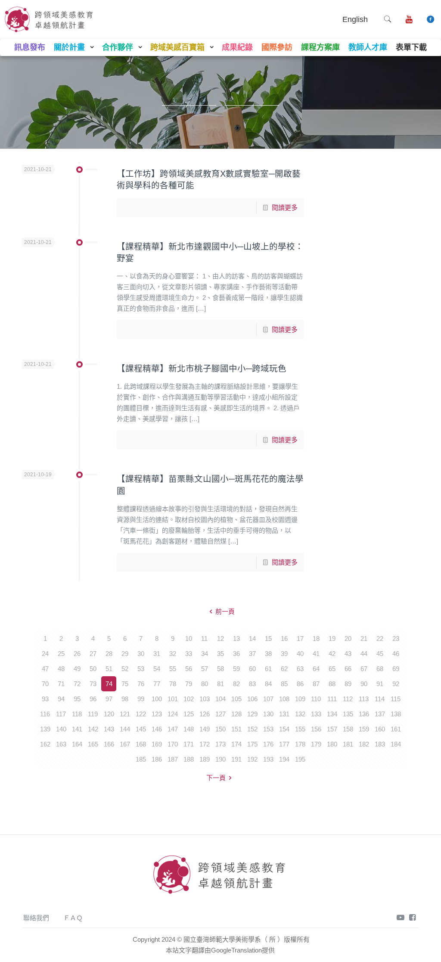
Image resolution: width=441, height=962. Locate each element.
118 (77, 714)
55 (172, 668)
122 (141, 714)
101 (173, 699)
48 (61, 668)
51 (109, 668)
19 (332, 638)
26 (77, 653)
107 (268, 699)
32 (172, 653)
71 (61, 683)
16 (284, 638)
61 (268, 668)
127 (220, 714)
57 (204, 668)
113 (364, 699)
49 (77, 668)
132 (300, 714)
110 (316, 699)
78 (172, 683)
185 (141, 759)
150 (220, 729)
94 (61, 699)
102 (188, 699)
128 (236, 714)
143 (109, 729)
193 (268, 759)
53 (140, 668)
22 (379, 638)
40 (300, 653)
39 (284, 653)
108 (284, 699)
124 (173, 714)
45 (379, 653)
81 (220, 683)
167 (125, 744)
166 (109, 744)
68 (379, 668)
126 (204, 714)
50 (93, 668)
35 (220, 653)
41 (316, 653)
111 (332, 699)
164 (77, 744)
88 (332, 683)
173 (220, 744)
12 (220, 638)
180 (332, 744)
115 (396, 699)
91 (379, 683)
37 (252, 653)
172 (204, 744)
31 (156, 653)
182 (364, 744)
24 (45, 653)
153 (268, 729)
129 (252, 714)
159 (364, 729)
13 (236, 638)
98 (124, 699)
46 (395, 653)
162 (45, 744)
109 (300, 699)
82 (236, 683)
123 (157, 714)
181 (348, 744)
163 (61, 744)
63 (300, 668)
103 (204, 699)
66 (348, 668)
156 (316, 729)
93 (45, 699)
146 (157, 729)
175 (252, 744)
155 (300, 729)
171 (188, 744)
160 (380, 729)
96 (93, 699)
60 (252, 668)
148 (188, 729)
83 (252, 683)
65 (332, 668)
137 (380, 714)
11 (204, 638)
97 (109, 699)
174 (236, 744)
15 (268, 638)
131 (284, 714)
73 (93, 683)
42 (332, 653)
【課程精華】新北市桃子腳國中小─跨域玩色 (201, 368)
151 (236, 729)
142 (93, 729)
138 (396, 714)
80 (204, 683)
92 (395, 683)
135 (348, 714)
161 (396, 729)
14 (252, 638)
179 (316, 744)
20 (348, 638)
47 (45, 668)
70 (45, 683)
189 (204, 759)
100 (157, 699)
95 (77, 699)
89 (348, 683)
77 (156, 683)
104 (220, 699)
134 (332, 714)
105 (236, 699)
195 (300, 759)
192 (252, 759)
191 (236, 759)
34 (204, 653)
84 (268, 683)
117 (61, 714)
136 (364, 714)
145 (141, 729)
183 (380, 744)
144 (125, 729)
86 (300, 683)
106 (252, 699)
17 (300, 638)
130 (268, 714)
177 (284, 744)
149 (204, 729)
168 (141, 744)
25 (61, 653)
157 (332, 729)
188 (188, 759)
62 (284, 668)
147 (173, 729)
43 (348, 653)
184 (396, 744)
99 (140, 699)
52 (124, 668)
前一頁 (225, 611)
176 (268, 744)
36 (236, 653)
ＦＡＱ (73, 917)
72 (77, 683)
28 (109, 653)
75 (124, 683)
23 (395, 638)
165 (93, 744)
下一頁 (216, 777)
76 (140, 683)
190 (220, 759)
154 (284, 729)
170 (173, 744)
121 (125, 714)
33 (188, 653)
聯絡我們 (36, 917)
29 (124, 653)
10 (188, 638)
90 (363, 683)
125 (188, 714)
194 (284, 759)
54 (156, 668)
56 (188, 668)
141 (77, 729)
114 (380, 699)
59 (236, 668)
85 (284, 683)
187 (173, 759)
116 (45, 714)
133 (316, 714)
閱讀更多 (285, 207)
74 (109, 683)
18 (316, 638)
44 (363, 653)
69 (395, 668)
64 (316, 668)
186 (157, 759)
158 (348, 729)
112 (348, 699)
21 (363, 638)
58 (220, 668)
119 (93, 714)
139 (45, 729)
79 (188, 683)
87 (316, 683)
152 (252, 729)
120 (109, 714)
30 (140, 653)
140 (61, 729)
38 (268, 653)
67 (363, 668)
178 (300, 744)
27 (93, 653)
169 (157, 744)
